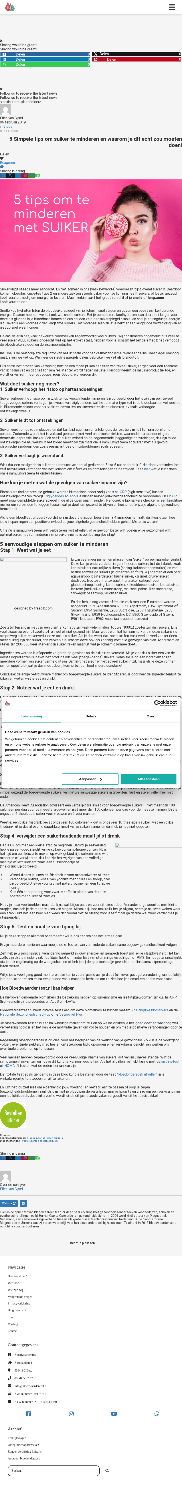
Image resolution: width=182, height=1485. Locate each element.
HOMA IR (11, 1066)
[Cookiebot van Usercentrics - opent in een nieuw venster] (157, 703)
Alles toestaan (149, 779)
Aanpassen (87, 779)
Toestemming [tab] (31, 716)
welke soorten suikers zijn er (39, 1141)
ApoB (73, 496)
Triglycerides (54, 496)
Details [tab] (91, 716)
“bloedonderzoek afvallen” (137, 1074)
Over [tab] (150, 716)
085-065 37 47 (23, 1378)
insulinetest (170, 1061)
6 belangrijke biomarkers (149, 1010)
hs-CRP (121, 492)
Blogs (7, 126)
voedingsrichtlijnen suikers (46, 1138)
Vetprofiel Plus (71, 1014)
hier (147, 469)
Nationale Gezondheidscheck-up (25, 1014)
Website (7, 1203)
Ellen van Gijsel (11, 118)
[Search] (107, 1470)
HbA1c (172, 496)
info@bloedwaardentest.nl (30, 1386)
